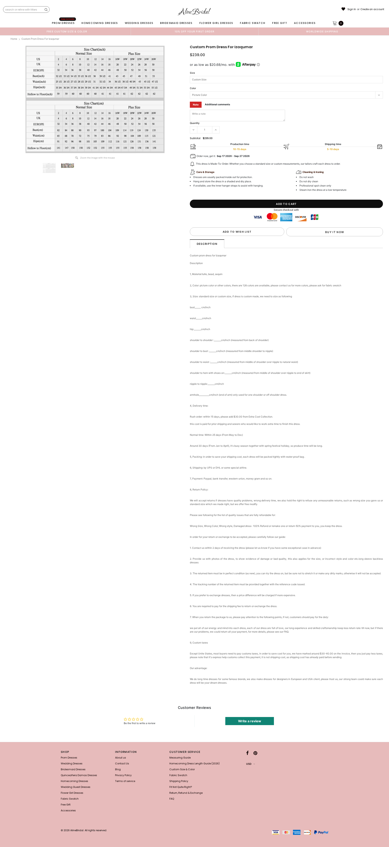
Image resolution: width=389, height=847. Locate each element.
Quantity (195, 123)
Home (14, 38)
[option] (67, 31)
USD (248, 764)
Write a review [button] (249, 721)
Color (193, 88)
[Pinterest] (255, 753)
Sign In (351, 9)
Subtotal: (195, 138)
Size (192, 72)
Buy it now (334, 232)
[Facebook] (247, 753)
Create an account (372, 9)
